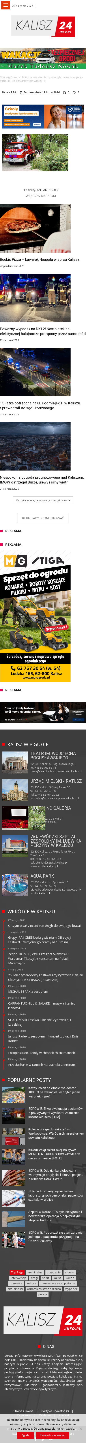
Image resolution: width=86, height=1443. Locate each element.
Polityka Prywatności (55, 1411)
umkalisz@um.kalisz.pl (45, 798)
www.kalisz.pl (70, 798)
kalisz (57, 1278)
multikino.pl (37, 826)
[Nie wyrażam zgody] (80, 1429)
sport (45, 1278)
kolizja (70, 1278)
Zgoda (25, 1435)
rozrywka (16, 1283)
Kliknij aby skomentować (43, 518)
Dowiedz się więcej (52, 1435)
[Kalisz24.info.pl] (43, 15)
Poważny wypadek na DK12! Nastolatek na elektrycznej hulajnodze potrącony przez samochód (43, 331)
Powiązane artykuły (41, 190)
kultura (31, 1283)
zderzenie (54, 1272)
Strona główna (8, 77)
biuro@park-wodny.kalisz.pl (48, 889)
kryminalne (35, 1272)
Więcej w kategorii (41, 195)
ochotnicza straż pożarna (44, 1289)
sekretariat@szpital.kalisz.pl (48, 862)
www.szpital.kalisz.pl (44, 866)
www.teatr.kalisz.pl (70, 771)
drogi (34, 1278)
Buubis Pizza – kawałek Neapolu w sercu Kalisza (40, 259)
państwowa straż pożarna (58, 1283)
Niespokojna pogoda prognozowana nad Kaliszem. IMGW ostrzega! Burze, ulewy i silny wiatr (42, 479)
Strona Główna (23, 1411)
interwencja (18, 1278)
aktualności (15, 1289)
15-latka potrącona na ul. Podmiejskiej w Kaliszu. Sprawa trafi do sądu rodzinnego (40, 405)
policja (42, 1294)
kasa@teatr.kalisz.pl (43, 771)
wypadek (71, 1289)
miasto (69, 1272)
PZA (13, 92)
